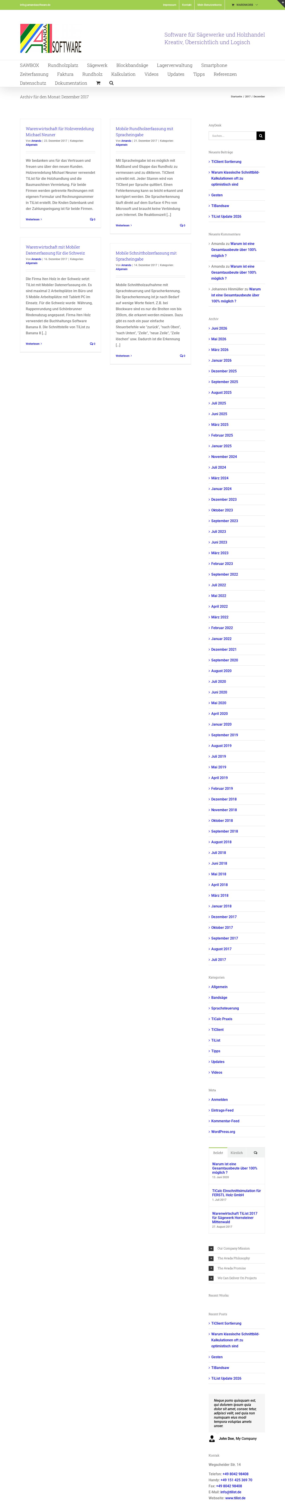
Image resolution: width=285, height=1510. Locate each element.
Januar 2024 (221, 489)
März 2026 (219, 350)
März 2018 (219, 895)
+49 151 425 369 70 (236, 1480)
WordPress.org (223, 1132)
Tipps (215, 1051)
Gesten (217, 195)
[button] (111, 82)
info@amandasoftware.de (35, 4)
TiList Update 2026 (226, 216)
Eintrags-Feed (222, 1110)
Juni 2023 (219, 542)
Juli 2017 (218, 960)
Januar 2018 (221, 906)
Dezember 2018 (224, 799)
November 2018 (224, 810)
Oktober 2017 (222, 927)
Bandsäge (219, 997)
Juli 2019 (218, 756)
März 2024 (219, 478)
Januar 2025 (221, 446)
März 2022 (219, 617)
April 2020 (219, 714)
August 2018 (221, 842)
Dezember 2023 (224, 499)
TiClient (217, 1030)
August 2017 (221, 949)
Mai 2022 (218, 596)
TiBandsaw (220, 206)
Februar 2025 (222, 435)
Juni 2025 (219, 414)
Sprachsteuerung (225, 1008)
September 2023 (224, 521)
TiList (215, 1040)
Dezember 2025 (224, 371)
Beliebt (218, 1153)
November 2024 (224, 457)
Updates (217, 1062)
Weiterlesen (33, 219)
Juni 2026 (219, 328)
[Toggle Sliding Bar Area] (281, 4)
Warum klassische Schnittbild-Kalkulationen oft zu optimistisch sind (235, 178)
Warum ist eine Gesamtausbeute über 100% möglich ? (233, 250)
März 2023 (219, 553)
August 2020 (221, 671)
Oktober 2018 (222, 821)
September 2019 (224, 735)
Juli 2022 (218, 585)
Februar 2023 (222, 564)
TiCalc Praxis (221, 1019)
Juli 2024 (218, 467)
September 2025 (224, 382)
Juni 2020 (219, 692)
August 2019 (221, 746)
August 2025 (221, 392)
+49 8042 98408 (235, 1474)
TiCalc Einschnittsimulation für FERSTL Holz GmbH (236, 1193)
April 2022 (219, 606)
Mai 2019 (218, 767)
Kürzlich (237, 1153)
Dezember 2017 (224, 917)
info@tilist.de (230, 1492)
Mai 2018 (218, 874)
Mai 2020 (218, 703)
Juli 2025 (218, 403)
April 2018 (219, 885)
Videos (216, 1072)
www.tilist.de (235, 1498)
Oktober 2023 (222, 510)
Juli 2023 (218, 531)
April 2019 (219, 778)
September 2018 (224, 831)
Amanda (36, 140)
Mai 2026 (218, 339)
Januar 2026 (221, 360)
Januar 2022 (221, 639)
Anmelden (219, 1100)
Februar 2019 (222, 788)
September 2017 (224, 938)
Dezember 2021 (224, 649)
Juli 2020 (218, 681)
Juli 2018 (218, 853)
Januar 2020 (221, 724)
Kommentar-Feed (225, 1121)
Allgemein (32, 144)
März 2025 (219, 425)
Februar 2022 (222, 628)
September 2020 (224, 660)
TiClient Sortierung (226, 162)
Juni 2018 (219, 863)
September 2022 (224, 574)
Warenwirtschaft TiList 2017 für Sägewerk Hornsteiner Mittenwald (234, 1217)
